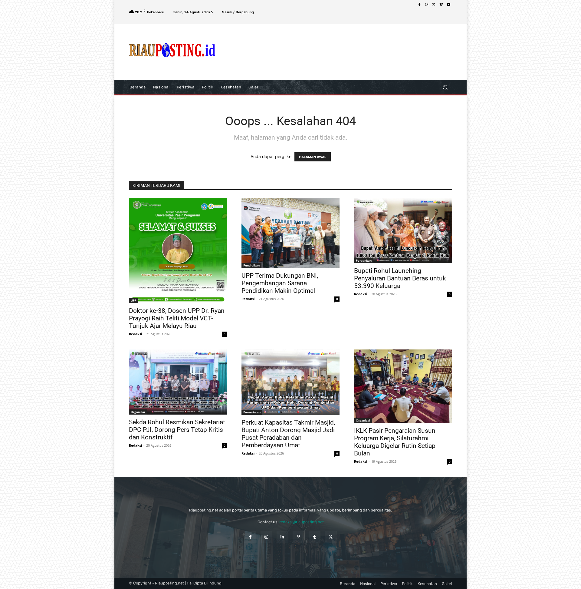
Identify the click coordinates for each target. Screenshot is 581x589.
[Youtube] (448, 4)
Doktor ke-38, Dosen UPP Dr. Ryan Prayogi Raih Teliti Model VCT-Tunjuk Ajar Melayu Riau (177, 318)
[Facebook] (419, 4)
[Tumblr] (314, 537)
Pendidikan (251, 265)
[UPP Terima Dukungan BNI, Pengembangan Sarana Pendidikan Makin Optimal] (290, 233)
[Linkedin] (282, 537)
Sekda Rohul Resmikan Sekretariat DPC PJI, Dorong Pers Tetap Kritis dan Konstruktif (177, 430)
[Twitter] (434, 4)
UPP (133, 300)
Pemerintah (252, 412)
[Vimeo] (441, 4)
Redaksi (135, 334)
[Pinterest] (298, 537)
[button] (445, 87)
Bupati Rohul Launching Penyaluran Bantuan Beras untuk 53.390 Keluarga (400, 278)
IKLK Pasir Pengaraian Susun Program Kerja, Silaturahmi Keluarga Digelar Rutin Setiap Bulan (394, 442)
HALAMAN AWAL (312, 157)
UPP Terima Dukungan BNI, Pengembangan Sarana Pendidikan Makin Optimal (279, 283)
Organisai (138, 412)
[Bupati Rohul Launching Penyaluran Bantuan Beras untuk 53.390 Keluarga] (403, 230)
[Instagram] (426, 4)
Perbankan (364, 260)
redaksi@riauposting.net (301, 522)
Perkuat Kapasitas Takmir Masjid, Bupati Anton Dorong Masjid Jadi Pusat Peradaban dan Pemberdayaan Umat (288, 434)
